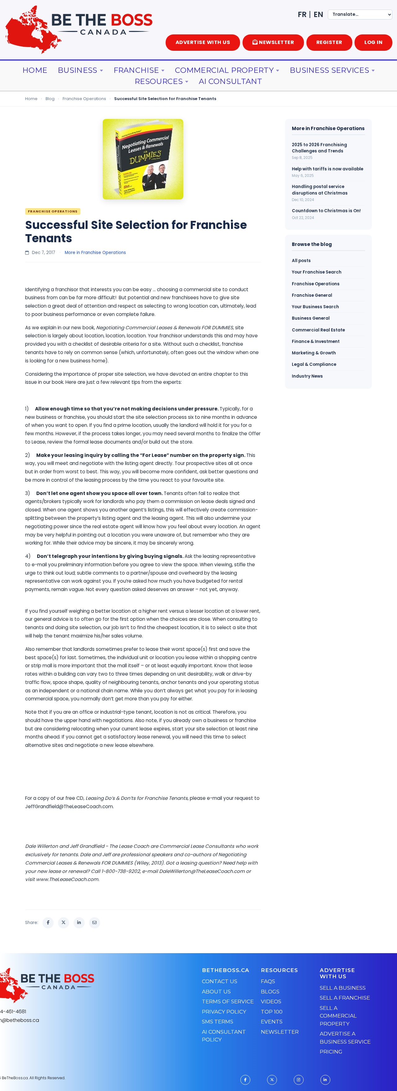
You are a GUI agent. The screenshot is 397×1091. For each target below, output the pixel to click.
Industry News (307, 376)
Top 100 (272, 1012)
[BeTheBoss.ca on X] (272, 1080)
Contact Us (219, 981)
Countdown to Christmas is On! (326, 211)
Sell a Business (343, 988)
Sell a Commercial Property (338, 1016)
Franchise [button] (136, 70)
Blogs (270, 991)
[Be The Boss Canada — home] (79, 985)
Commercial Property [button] (224, 70)
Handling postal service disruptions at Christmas (320, 190)
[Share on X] (63, 922)
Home (34, 70)
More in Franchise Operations (95, 253)
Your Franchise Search (316, 272)
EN (318, 14)
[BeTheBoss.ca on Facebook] (245, 1080)
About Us (216, 991)
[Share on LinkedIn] (79, 922)
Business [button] (77, 70)
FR (302, 14)
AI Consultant (230, 81)
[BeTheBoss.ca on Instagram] (299, 1080)
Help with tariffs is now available (327, 169)
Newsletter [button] (276, 42)
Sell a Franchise (345, 998)
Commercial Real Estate (318, 330)
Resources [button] (159, 81)
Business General (311, 318)
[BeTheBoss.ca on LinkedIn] (325, 1080)
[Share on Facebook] (48, 922)
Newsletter (280, 1032)
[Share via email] (94, 922)
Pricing (331, 1052)
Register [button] (329, 42)
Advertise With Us (203, 42)
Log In (373, 42)
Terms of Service (228, 1001)
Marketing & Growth (314, 353)
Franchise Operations (84, 99)
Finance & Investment (316, 341)
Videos (271, 1001)
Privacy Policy (224, 1012)
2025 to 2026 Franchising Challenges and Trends (319, 148)
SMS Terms (217, 1022)
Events (272, 1022)
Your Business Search (315, 307)
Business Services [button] (329, 70)
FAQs (268, 981)
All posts (301, 261)
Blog (50, 99)
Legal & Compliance (314, 364)
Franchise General (312, 295)
